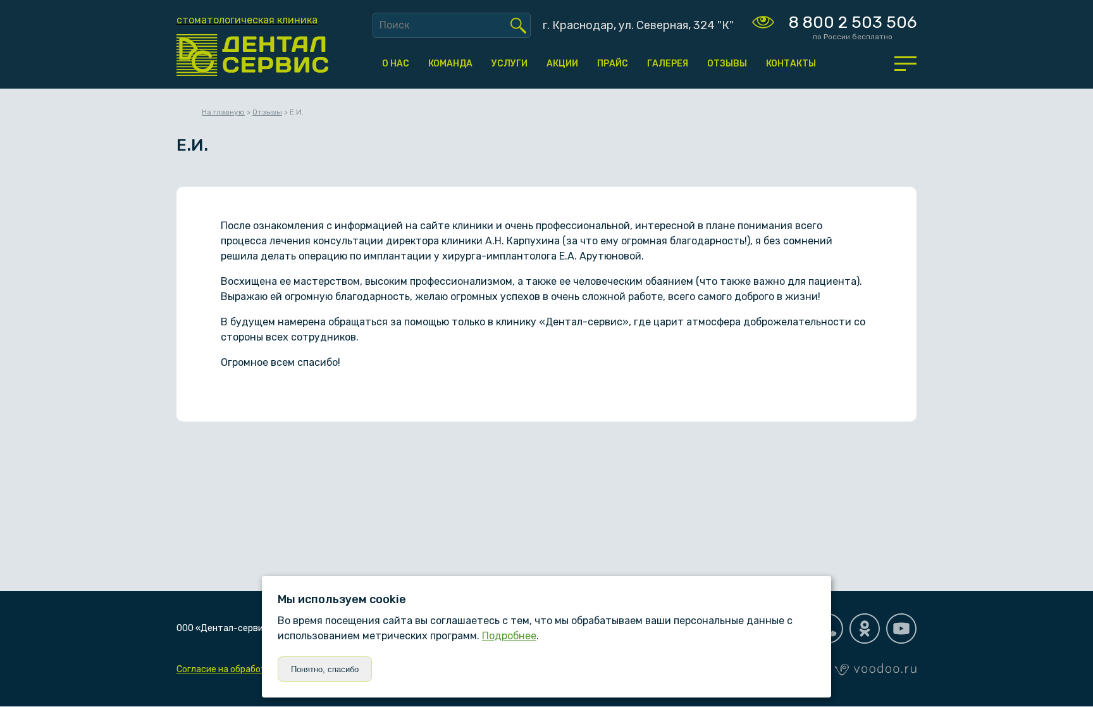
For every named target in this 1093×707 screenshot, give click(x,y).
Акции (562, 63)
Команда (450, 63)
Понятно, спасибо (325, 669)
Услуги (509, 63)
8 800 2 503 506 (853, 22)
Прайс (612, 63)
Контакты (791, 63)
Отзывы (727, 63)
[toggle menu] (905, 63)
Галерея (667, 63)
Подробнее (509, 636)
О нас (395, 63)
